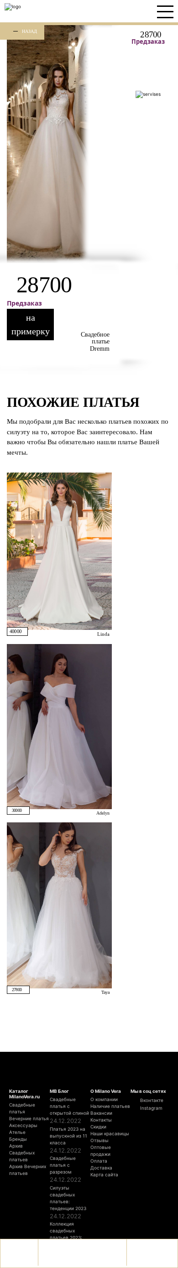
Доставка (101, 1167)
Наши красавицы (109, 1133)
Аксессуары (23, 1125)
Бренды (18, 1139)
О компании (104, 1099)
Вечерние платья (29, 1118)
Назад (29, 31)
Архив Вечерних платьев (27, 1170)
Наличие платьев (110, 1106)
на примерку (30, 324)
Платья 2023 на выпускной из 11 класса (68, 1135)
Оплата (98, 1161)
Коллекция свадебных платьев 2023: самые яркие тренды (66, 1237)
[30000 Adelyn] (59, 726)
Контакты (101, 1119)
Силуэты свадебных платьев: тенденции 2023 (68, 1198)
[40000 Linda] (59, 550)
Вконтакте (151, 1100)
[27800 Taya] (59, 905)
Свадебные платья (22, 1108)
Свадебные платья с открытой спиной (69, 1106)
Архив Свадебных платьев (22, 1152)
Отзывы (99, 1140)
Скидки (98, 1126)
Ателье (17, 1132)
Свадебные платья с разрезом (63, 1164)
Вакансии (101, 1113)
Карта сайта (104, 1174)
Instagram (150, 1108)
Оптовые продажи (100, 1150)
